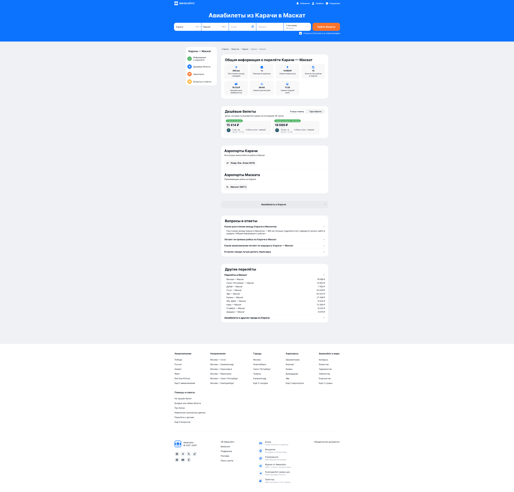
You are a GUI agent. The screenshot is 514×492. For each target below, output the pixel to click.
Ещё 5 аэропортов (295, 383)
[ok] (188, 459)
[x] (188, 454)
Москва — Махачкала (220, 373)
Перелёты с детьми (184, 417)
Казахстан (324, 364)
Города (257, 353)
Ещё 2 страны (325, 383)
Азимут (178, 369)
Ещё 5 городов (260, 383)
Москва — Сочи (218, 359)
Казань (289, 369)
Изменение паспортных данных (190, 412)
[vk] (177, 454)
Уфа (287, 378)
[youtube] (182, 459)
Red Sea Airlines (182, 378)
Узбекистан (324, 373)
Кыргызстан (325, 378)
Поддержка (226, 451)
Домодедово (292, 373)
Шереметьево (293, 359)
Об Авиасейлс (227, 442)
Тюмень (257, 373)
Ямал (177, 373)
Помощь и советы (185, 392)
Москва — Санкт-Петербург (224, 378)
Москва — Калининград (221, 364)
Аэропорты (292, 353)
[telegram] (182, 454)
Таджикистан (325, 369)
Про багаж (180, 408)
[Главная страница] (184, 3)
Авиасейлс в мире (329, 353)
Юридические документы (326, 442)
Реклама (225, 456)
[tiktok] (194, 454)
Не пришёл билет (183, 398)
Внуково (290, 364)
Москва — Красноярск (221, 369)
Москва (256, 359)
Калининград (259, 378)
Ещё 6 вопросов (182, 422)
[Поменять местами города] (201, 26)
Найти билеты (326, 26)
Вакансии (225, 446)
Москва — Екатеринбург (222, 383)
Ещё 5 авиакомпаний (185, 383)
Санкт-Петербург (262, 369)
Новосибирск (259, 364)
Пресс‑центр (227, 460)
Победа (178, 359)
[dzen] (177, 459)
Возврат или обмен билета (188, 403)
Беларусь (323, 359)
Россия (178, 364)
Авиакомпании (183, 353)
